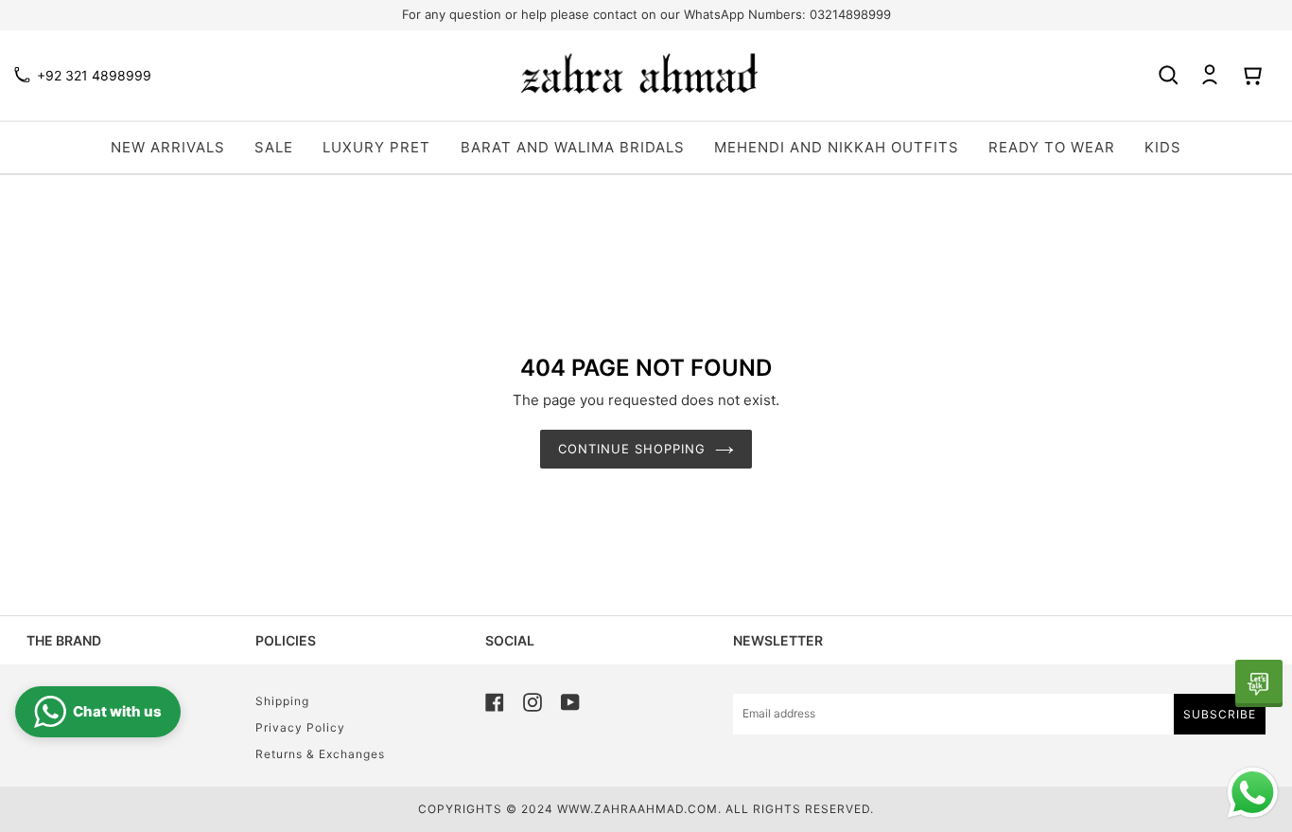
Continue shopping (632, 448)
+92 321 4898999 (94, 75)
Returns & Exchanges (320, 754)
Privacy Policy (300, 727)
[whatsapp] (1259, 683)
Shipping (282, 701)
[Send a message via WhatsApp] (1253, 793)
